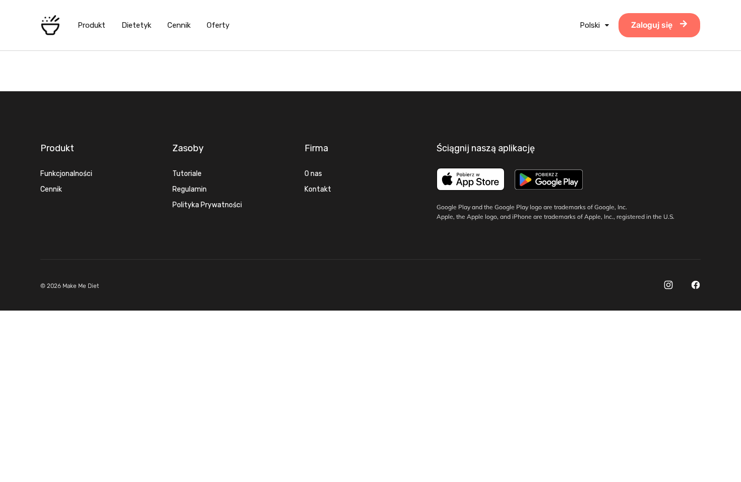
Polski (590, 25)
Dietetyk (136, 25)
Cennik (179, 25)
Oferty (218, 25)
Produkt (91, 25)
